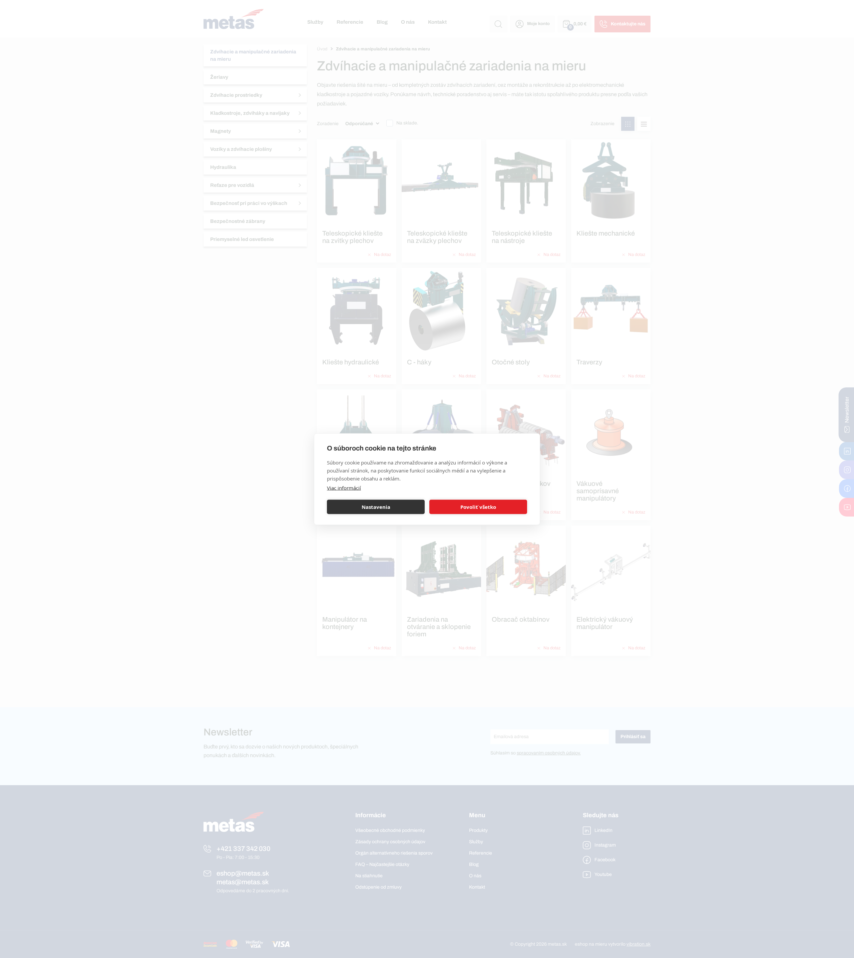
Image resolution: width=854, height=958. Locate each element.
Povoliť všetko (478, 507)
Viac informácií (344, 487)
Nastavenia (376, 507)
